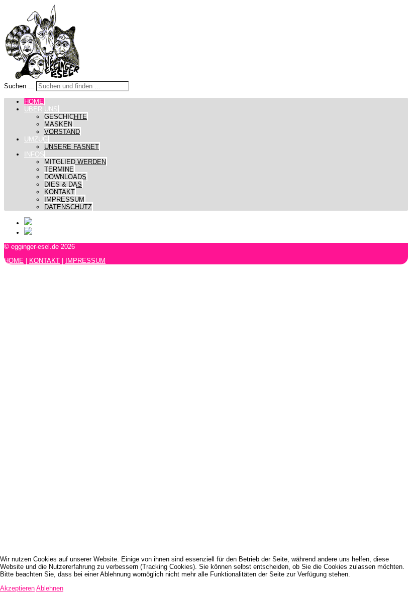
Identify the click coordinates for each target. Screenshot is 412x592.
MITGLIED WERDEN (75, 162)
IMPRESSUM (64, 199)
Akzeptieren (17, 588)
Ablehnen (49, 588)
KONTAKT (59, 192)
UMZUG (36, 139)
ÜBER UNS (41, 109)
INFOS (34, 154)
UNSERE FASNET (71, 147)
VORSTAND (62, 131)
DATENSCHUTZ (68, 207)
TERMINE (59, 169)
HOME (34, 101)
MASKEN (58, 124)
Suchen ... (19, 86)
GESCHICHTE (65, 116)
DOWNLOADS (65, 177)
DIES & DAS (63, 184)
